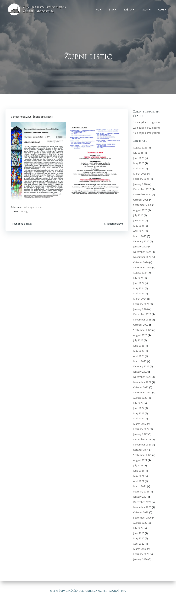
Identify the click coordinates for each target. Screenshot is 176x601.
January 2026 (140, 184)
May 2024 (138, 288)
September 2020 (142, 517)
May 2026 (138, 163)
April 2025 (138, 231)
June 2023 (138, 345)
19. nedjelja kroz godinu (146, 132)
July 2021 (138, 465)
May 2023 (138, 350)
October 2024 (140, 262)
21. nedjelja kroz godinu (146, 122)
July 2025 (138, 215)
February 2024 (141, 304)
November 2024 (142, 257)
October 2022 (140, 387)
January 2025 (140, 246)
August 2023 (140, 335)
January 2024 (140, 309)
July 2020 (138, 527)
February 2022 (141, 429)
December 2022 (142, 376)
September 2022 (142, 392)
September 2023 (142, 330)
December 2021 (142, 439)
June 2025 (138, 220)
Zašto (128, 9)
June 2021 (138, 470)
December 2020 (142, 502)
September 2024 (142, 267)
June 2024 (138, 283)
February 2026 (141, 178)
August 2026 (140, 147)
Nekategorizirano (33, 207)
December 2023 (142, 314)
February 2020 (141, 554)
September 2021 (142, 455)
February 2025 (141, 241)
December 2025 (142, 189)
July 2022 (138, 402)
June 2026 (138, 158)
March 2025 (139, 236)
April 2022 (138, 418)
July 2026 (138, 152)
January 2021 (140, 496)
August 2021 (140, 460)
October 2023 (140, 324)
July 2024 (138, 277)
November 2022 (142, 382)
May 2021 (138, 476)
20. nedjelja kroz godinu (146, 127)
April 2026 (138, 168)
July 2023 (138, 340)
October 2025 (140, 199)
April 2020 (138, 543)
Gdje (161, 9)
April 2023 (138, 356)
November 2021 (142, 444)
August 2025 (140, 210)
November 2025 (142, 194)
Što (111, 9)
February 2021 (141, 491)
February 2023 (141, 366)
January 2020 (140, 559)
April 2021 (138, 481)
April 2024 (138, 293)
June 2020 (138, 533)
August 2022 (140, 397)
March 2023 (139, 361)
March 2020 (139, 548)
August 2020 (140, 522)
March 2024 (139, 298)
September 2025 (142, 204)
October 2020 (140, 512)
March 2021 (139, 486)
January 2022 (140, 434)
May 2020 (138, 538)
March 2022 (139, 423)
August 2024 (140, 272)
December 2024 (142, 251)
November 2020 (142, 507)
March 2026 (139, 173)
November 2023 (142, 319)
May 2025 (138, 225)
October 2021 (140, 449)
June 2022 (138, 408)
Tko (96, 9)
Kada (145, 9)
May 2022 (138, 413)
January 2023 (140, 371)
